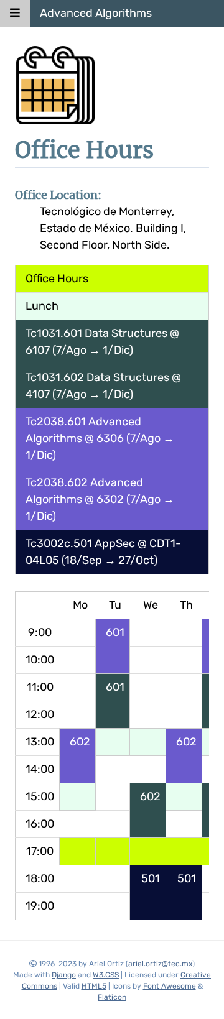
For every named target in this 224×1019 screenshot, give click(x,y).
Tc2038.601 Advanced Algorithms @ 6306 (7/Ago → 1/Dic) (100, 438)
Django (64, 975)
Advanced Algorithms (96, 13)
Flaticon (112, 997)
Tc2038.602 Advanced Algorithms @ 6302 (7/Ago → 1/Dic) (100, 499)
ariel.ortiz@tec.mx (160, 963)
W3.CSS (106, 975)
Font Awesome (169, 986)
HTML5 (94, 986)
